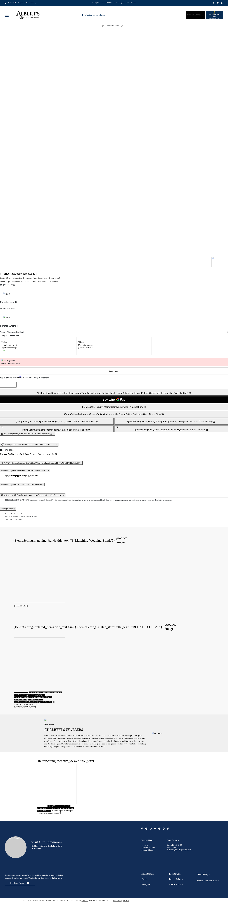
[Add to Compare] (103, 26)
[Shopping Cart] (218, 3)
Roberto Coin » (175, 874)
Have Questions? (7, 509)
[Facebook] (142, 829)
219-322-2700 (17, 514)
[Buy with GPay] (114, 399)
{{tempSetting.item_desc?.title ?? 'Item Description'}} (21, 484)
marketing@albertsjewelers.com (179, 850)
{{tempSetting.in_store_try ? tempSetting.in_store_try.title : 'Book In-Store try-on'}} (57, 421)
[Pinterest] (159, 829)
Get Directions (36, 849)
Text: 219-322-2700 (174, 847)
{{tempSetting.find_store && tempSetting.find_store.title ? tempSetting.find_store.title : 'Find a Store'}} (114, 414)
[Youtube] (155, 829)
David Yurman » (148, 874)
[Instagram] (151, 829)
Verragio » (145, 884)
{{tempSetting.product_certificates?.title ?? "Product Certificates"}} (27, 434)
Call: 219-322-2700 (174, 845)
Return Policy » (203, 874)
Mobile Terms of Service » (208, 881)
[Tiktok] (168, 829)
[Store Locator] (157, 1)
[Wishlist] (214, 3)
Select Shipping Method (12, 332)
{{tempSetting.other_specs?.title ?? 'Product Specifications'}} (24, 470)
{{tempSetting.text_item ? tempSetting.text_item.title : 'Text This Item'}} (57, 429)
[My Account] (222, 3)
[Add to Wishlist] (123, 26)
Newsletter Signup (17, 883)
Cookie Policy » (176, 884)
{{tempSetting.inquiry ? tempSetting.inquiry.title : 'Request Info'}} (114, 407)
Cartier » (145, 879)
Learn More (114, 371)
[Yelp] (164, 829)
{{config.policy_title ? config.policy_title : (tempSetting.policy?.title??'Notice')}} (32, 495)
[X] (146, 829)
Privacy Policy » (176, 879)
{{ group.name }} (7, 284)
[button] (7, 15)
